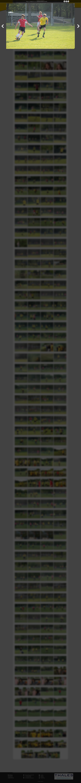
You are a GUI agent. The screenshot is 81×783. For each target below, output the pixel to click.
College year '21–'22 (33, 1)
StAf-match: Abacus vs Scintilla (42, 1)
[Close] (68, 1)
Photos (27, 1)
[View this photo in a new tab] (66, 1)
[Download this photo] (64, 1)
